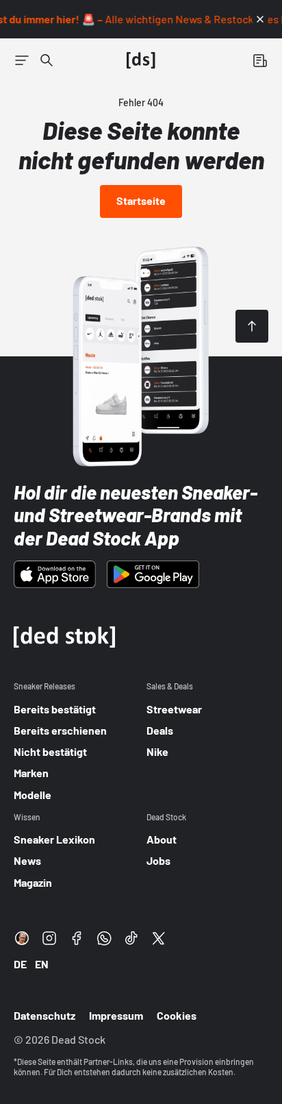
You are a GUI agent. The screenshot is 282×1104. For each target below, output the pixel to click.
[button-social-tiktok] (131, 938)
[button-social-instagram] (49, 938)
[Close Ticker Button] (260, 19)
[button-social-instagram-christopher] (22, 938)
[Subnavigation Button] (22, 60)
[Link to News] (46, 60)
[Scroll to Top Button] (251, 326)
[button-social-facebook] (76, 938)
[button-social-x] (159, 938)
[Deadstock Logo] (141, 60)
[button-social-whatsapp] (104, 938)
